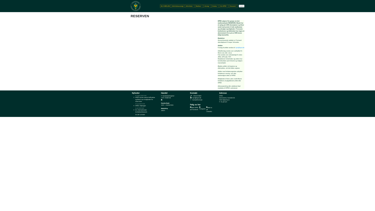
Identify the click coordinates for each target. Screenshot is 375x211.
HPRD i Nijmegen (140, 105)
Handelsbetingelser (168, 96)
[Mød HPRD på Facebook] (194, 110)
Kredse (214, 6)
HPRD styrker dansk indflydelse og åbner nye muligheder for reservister (145, 99)
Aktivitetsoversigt (177, 6)
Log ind (242, 6)
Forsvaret (233, 6)
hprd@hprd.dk (239, 47)
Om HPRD (223, 6)
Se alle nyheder (140, 114)
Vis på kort (224, 102)
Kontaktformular (197, 100)
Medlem (198, 6)
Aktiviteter (189, 6)
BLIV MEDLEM (165, 6)
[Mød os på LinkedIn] (209, 110)
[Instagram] (202, 110)
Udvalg (206, 6)
